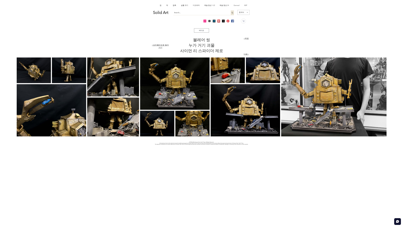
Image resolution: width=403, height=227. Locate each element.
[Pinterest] (228, 21)
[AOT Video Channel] (218, 21)
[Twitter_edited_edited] (223, 21)
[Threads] (209, 21)
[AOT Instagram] (204, 21)
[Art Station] (214, 21)
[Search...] (232, 12)
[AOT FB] (232, 21)
